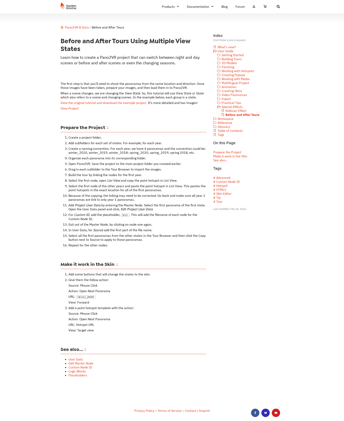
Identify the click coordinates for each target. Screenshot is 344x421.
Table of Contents (230, 131)
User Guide (226, 51)
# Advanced (221, 178)
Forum (240, 7)
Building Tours (232, 59)
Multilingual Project (235, 83)
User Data (75, 359)
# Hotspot (220, 186)
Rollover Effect (236, 111)
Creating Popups (233, 75)
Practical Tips (231, 103)
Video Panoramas (234, 95)
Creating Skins (232, 91)
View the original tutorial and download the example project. (104, 103)
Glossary (224, 127)
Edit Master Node (80, 363)
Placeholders (77, 375)
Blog (224, 7)
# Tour (218, 202)
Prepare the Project (227, 152)
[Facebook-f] (255, 413)
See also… (220, 160)
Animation (229, 87)
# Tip (217, 198)
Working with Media (236, 79)
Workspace (226, 119)
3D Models (229, 63)
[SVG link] (68, 6)
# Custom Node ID (226, 182)
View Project (70, 108)
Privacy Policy (144, 411)
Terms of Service (170, 411)
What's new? (227, 47)
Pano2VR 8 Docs (77, 27)
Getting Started (233, 55)
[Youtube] (276, 413)
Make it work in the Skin (230, 156)
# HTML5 (219, 190)
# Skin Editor (222, 194)
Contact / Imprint (197, 411)
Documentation (198, 7)
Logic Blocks (77, 371)
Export (226, 99)
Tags (221, 135)
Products (168, 7)
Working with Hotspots (238, 71)
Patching (228, 67)
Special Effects (232, 107)
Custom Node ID (80, 367)
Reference (225, 123)
